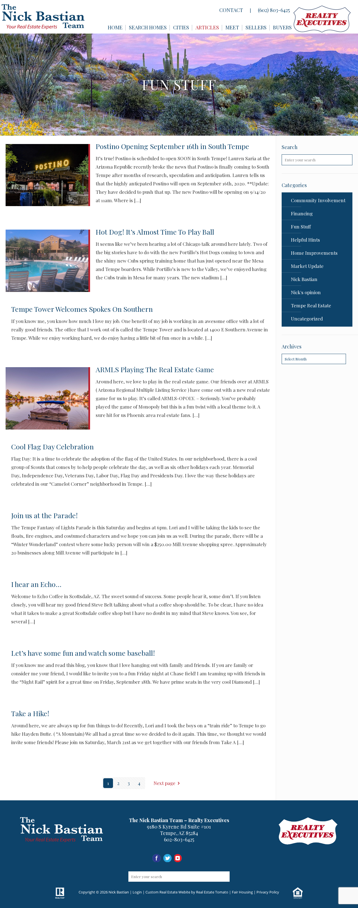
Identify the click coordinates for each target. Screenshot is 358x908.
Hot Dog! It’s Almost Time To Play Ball (155, 231)
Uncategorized (307, 318)
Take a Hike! (30, 713)
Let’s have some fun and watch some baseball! (83, 652)
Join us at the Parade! (44, 515)
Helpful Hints (305, 240)
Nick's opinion (306, 292)
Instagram (167, 858)
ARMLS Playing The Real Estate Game (155, 369)
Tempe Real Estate (311, 305)
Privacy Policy (267, 892)
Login (137, 892)
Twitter (189, 858)
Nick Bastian (304, 279)
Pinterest (200, 858)
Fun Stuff (301, 226)
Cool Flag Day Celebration (52, 446)
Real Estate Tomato (212, 892)
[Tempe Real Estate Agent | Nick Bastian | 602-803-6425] (43, 17)
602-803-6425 (179, 839)
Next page (164, 783)
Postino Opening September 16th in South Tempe (172, 146)
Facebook (156, 858)
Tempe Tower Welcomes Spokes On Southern (82, 308)
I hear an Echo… (36, 584)
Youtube (178, 858)
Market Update (307, 266)
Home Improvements (314, 253)
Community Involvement (318, 200)
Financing (302, 213)
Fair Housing (242, 892)
